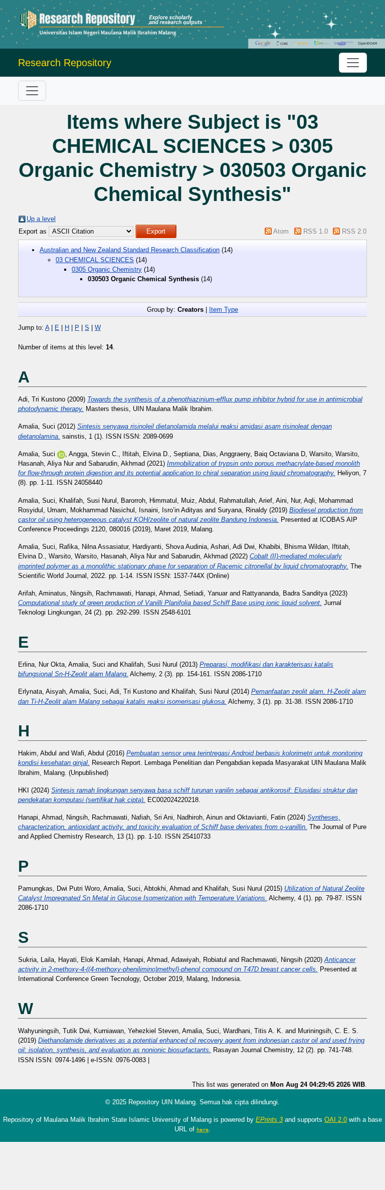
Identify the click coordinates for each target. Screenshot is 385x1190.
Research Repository (64, 62)
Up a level (41, 219)
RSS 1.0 (315, 231)
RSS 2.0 (354, 231)
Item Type (223, 309)
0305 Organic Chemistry (107, 269)
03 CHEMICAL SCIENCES (95, 260)
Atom (281, 231)
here (203, 1129)
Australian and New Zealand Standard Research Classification (130, 250)
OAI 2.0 (335, 1119)
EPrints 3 (269, 1119)
